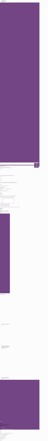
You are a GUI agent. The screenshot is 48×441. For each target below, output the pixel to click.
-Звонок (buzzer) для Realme (4, 250)
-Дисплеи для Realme (3, 235)
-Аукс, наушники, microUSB (4, 223)
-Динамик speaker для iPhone (4, 229)
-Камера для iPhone (3, 255)
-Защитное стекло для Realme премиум (5, 244)
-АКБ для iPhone (3, 218)
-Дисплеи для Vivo (3, 238)
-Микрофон (2, 270)
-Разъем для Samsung (3, 278)
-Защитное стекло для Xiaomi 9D (4, 246)
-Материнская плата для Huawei (4, 262)
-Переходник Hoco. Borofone (4, 272)
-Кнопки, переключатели (3, 258)
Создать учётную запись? (2, 438)
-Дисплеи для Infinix (3, 233)
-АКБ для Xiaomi (3, 221)
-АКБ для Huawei (3, 217)
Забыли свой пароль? (2, 437)
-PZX (1, 215)
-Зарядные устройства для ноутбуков (5, 241)
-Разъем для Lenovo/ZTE (3, 275)
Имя (0, 204)
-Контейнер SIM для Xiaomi (4, 261)
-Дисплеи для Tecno (3, 237)
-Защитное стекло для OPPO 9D (4, 243)
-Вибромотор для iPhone (3, 226)
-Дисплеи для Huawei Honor (4, 232)
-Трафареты (2, 287)
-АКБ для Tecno (2, 220)
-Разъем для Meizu (3, 276)
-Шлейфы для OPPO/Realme (4, 290)
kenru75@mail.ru (3, 1)
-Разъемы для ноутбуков (3, 281)
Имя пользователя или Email (3, 433)
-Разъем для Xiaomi (3, 279)
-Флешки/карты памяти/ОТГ (4, 288)
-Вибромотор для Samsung (4, 227)
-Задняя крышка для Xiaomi (4, 240)
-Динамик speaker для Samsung (4, 230)
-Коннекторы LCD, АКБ (3, 259)
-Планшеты (2, 273)
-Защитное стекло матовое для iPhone (5, 247)
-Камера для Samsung (3, 256)
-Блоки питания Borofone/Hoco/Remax (5, 224)
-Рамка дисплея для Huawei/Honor (4, 282)
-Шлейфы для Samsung (3, 291)
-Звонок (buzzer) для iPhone (4, 249)
